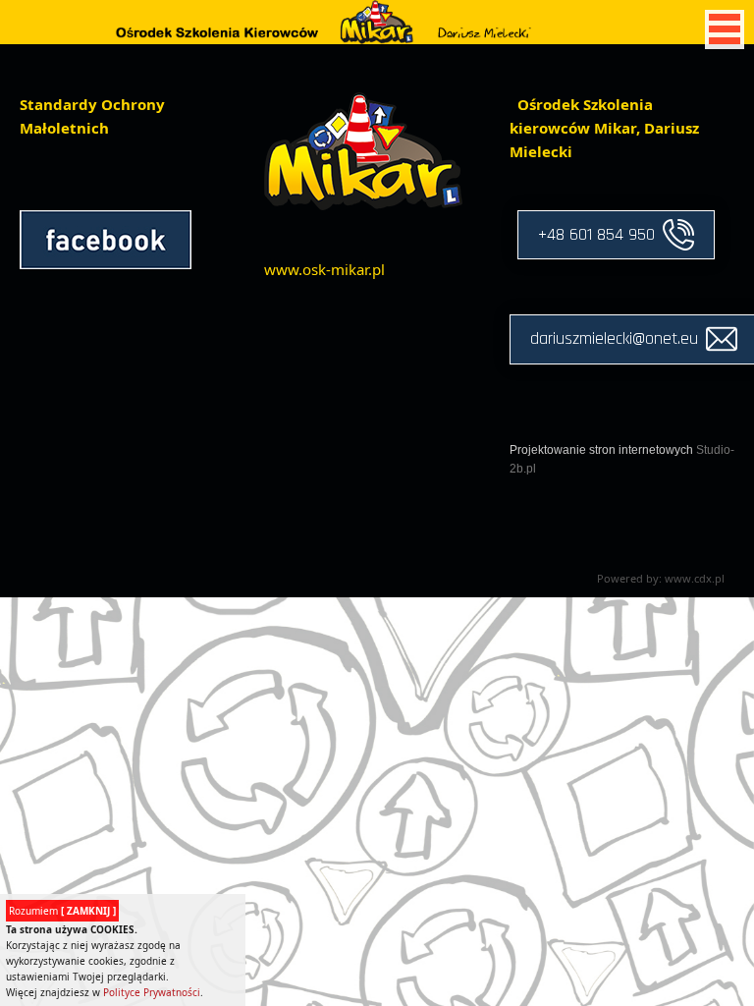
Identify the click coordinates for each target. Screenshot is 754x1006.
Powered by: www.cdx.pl (661, 578)
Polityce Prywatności (151, 992)
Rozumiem (62, 911)
